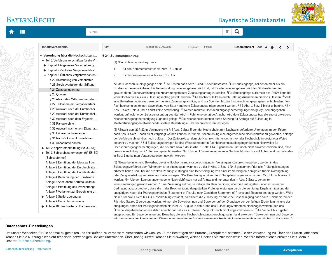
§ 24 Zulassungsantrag (64, 89)
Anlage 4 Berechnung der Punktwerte (70, 177)
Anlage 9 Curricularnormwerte (65, 201)
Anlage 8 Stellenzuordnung (63, 196)
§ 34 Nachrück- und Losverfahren (71, 138)
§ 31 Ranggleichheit (62, 123)
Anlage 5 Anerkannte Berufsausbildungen (72, 182)
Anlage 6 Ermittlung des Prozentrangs (70, 187)
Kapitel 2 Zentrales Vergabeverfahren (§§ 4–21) (78, 70)
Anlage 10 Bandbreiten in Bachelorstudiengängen (78, 206)
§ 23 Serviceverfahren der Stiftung (72, 84)
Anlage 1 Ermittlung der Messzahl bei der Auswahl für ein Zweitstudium (92, 162)
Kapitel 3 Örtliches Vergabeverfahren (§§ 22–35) (79, 75)
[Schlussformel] (56, 157)
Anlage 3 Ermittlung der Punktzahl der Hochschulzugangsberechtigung (92, 172)
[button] (41, 55)
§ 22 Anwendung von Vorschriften (71, 80)
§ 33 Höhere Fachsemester (67, 133)
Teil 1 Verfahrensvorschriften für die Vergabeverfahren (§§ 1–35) (87, 60)
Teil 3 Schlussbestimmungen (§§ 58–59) (72, 152)
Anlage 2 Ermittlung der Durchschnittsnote (73, 167)
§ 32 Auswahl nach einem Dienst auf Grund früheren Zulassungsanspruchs (98, 128)
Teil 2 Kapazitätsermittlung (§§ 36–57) (70, 148)
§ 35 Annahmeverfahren (65, 143)
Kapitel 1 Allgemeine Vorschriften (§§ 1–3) (75, 65)
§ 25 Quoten (58, 94)
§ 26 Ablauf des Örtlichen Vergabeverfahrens (79, 99)
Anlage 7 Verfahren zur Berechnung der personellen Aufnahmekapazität (92, 191)
